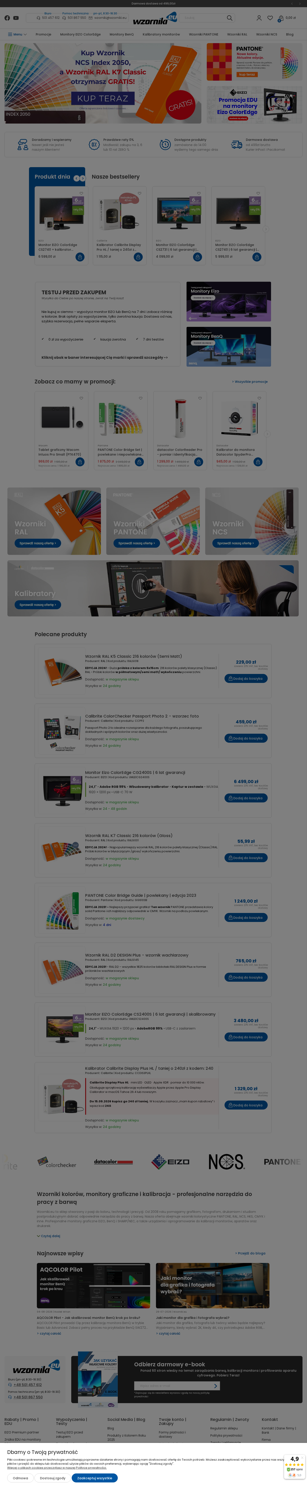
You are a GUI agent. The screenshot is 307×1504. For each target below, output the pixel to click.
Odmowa (20, 1478)
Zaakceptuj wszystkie (94, 1478)
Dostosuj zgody (52, 1478)
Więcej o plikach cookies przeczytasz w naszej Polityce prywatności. (57, 1468)
